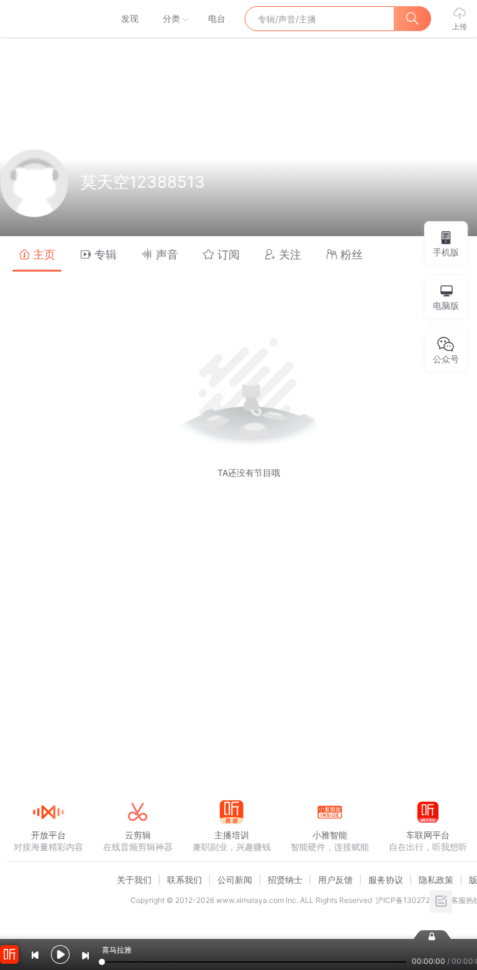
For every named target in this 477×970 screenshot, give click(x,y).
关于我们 (134, 879)
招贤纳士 (285, 879)
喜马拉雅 (48, 18)
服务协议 (385, 879)
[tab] (36, 253)
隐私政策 (436, 879)
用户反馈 (335, 879)
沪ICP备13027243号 (411, 900)
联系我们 (184, 879)
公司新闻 (234, 879)
